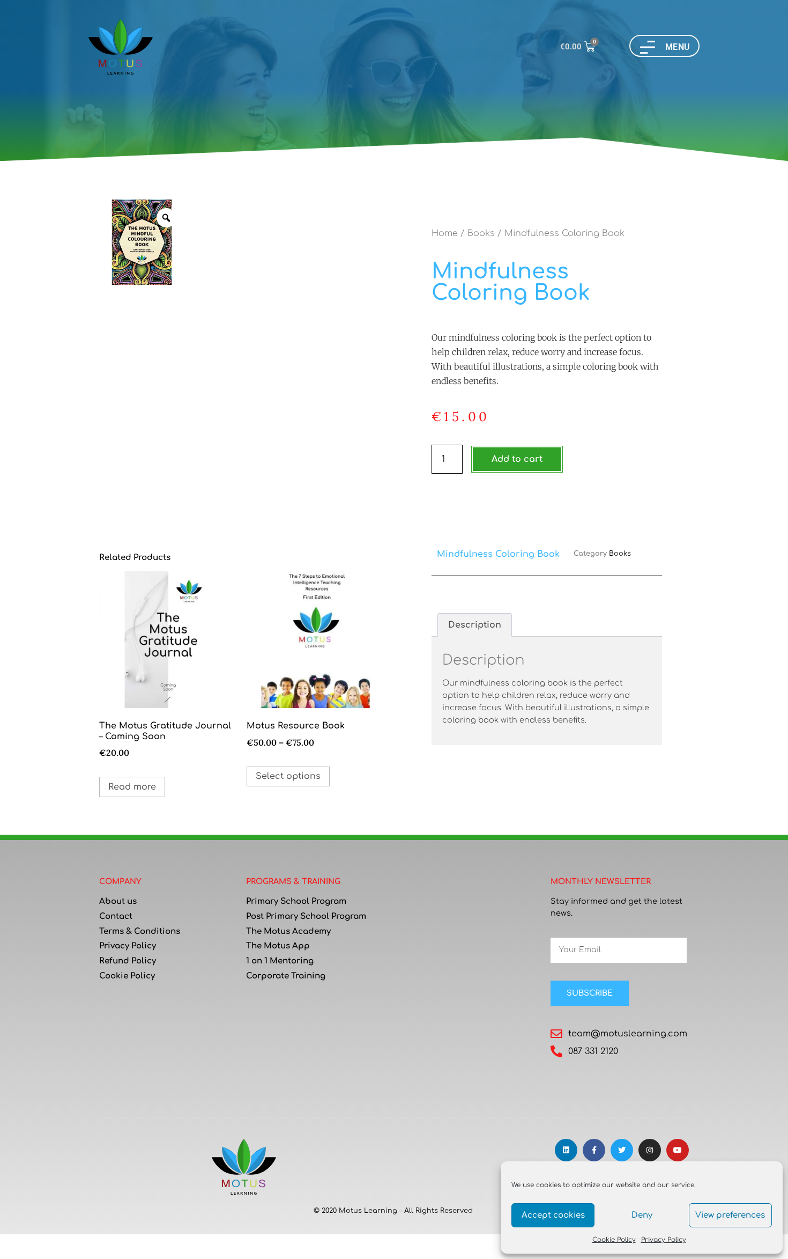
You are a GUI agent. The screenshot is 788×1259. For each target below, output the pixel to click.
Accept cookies (553, 1215)
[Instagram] (649, 1150)
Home (445, 233)
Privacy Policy (663, 1239)
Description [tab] (474, 625)
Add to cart (517, 459)
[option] (141, 242)
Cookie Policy (614, 1239)
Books (481, 233)
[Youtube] (677, 1150)
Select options (288, 776)
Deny (641, 1215)
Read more (132, 787)
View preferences (730, 1215)
